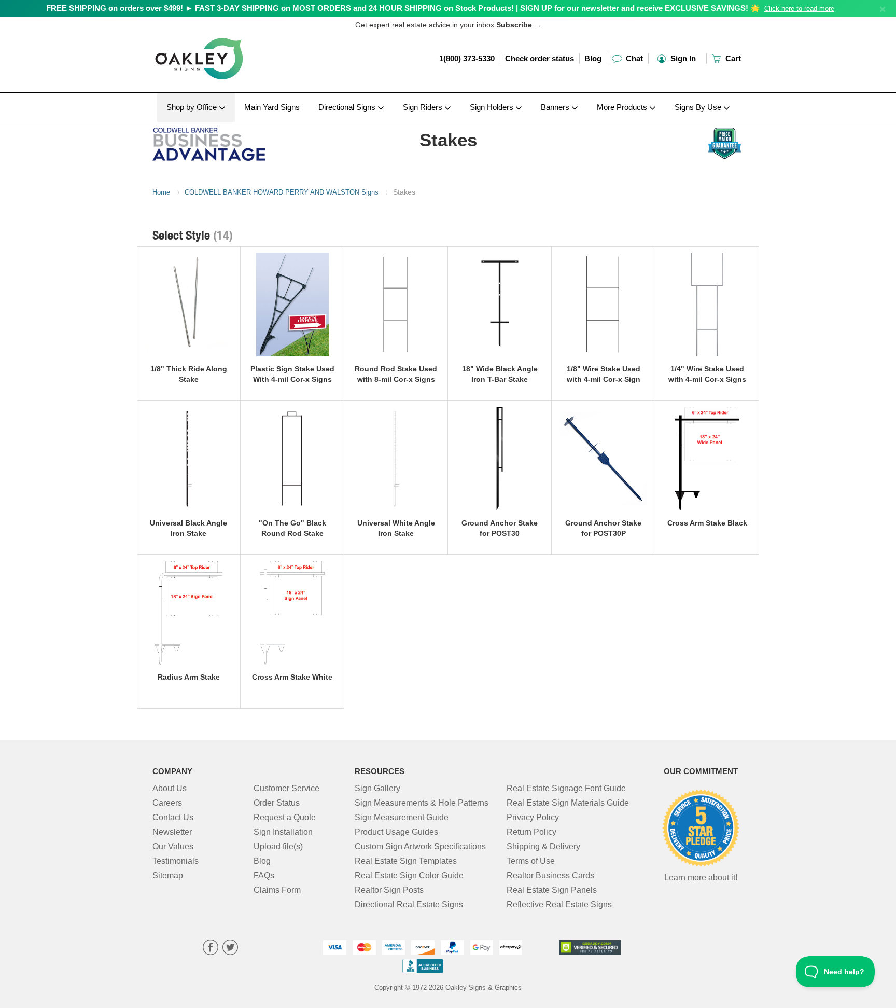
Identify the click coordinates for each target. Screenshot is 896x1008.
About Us (169, 788)
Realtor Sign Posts (389, 890)
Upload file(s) (278, 846)
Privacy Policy (533, 817)
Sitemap (167, 875)
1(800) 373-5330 (467, 58)
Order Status (277, 802)
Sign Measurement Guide (402, 817)
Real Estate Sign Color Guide (409, 875)
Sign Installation (283, 831)
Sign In (682, 58)
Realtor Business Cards (550, 875)
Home (161, 192)
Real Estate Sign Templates (406, 861)
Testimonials (175, 861)
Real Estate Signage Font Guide (566, 788)
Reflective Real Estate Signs (559, 904)
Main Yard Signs (272, 107)
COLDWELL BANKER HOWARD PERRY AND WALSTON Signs (282, 192)
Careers (167, 802)
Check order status (539, 58)
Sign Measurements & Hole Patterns (421, 802)
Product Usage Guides (396, 831)
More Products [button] (623, 107)
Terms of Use (531, 861)
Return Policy (531, 831)
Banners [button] (556, 107)
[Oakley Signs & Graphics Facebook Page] (210, 948)
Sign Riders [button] (423, 107)
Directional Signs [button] (347, 107)
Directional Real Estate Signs (409, 904)
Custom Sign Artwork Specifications (420, 846)
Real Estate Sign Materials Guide (568, 802)
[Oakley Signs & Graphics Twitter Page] (230, 948)
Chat (633, 58)
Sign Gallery (377, 788)
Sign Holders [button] (492, 107)
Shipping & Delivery (543, 846)
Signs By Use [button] (699, 107)
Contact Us (172, 817)
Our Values (172, 846)
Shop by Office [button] (192, 107)
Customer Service (286, 788)
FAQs (264, 875)
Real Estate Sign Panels (552, 890)
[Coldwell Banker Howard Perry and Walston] (220, 141)
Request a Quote (285, 817)
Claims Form (277, 890)
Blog (592, 58)
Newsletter (172, 831)
